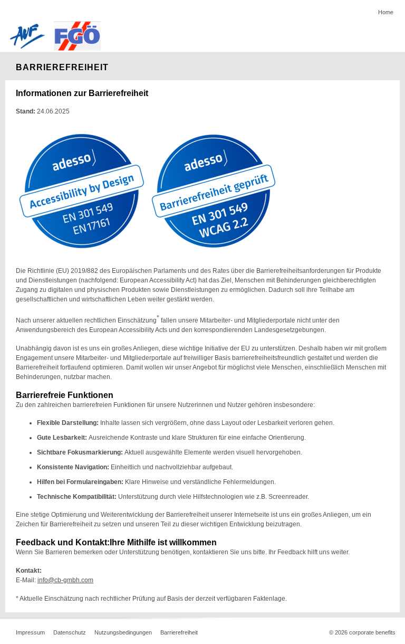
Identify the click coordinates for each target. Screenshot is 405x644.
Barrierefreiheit (179, 632)
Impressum (30, 632)
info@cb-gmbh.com (65, 580)
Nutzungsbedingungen (123, 632)
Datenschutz (69, 632)
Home (385, 12)
